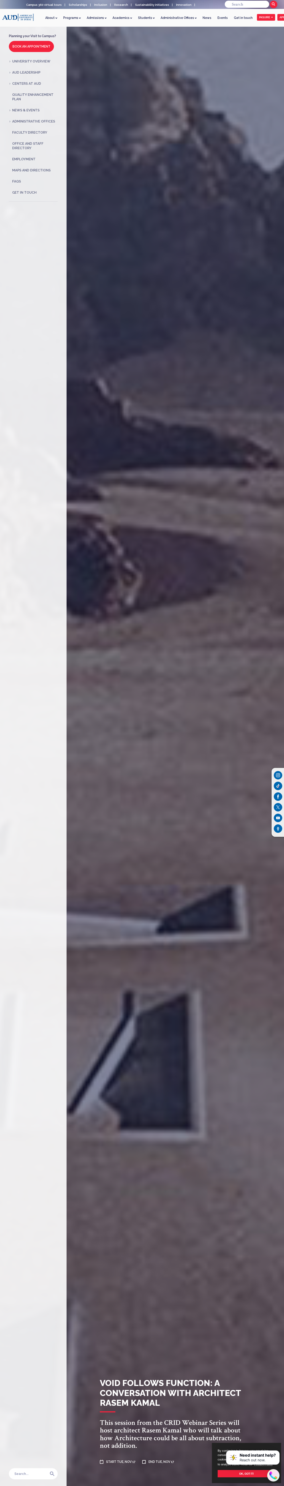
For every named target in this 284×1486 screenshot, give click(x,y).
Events (222, 18)
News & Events (25, 110)
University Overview (31, 61)
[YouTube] (278, 818)
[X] (278, 807)
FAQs (16, 181)
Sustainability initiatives (152, 4)
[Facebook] (278, 796)
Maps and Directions (31, 170)
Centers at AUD (26, 84)
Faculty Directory (29, 133)
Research (121, 4)
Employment (24, 159)
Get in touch (243, 18)
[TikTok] (278, 786)
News (207, 18)
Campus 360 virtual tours (44, 4)
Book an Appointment (31, 46)
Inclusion (100, 4)
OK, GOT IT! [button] (246, 1473)
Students (145, 18)
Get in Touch (24, 193)
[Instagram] (278, 775)
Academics (121, 18)
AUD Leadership (26, 72)
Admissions (96, 18)
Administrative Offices (178, 18)
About (50, 18)
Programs (71, 18)
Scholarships (78, 4)
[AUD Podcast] (278, 828)
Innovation (183, 4)
